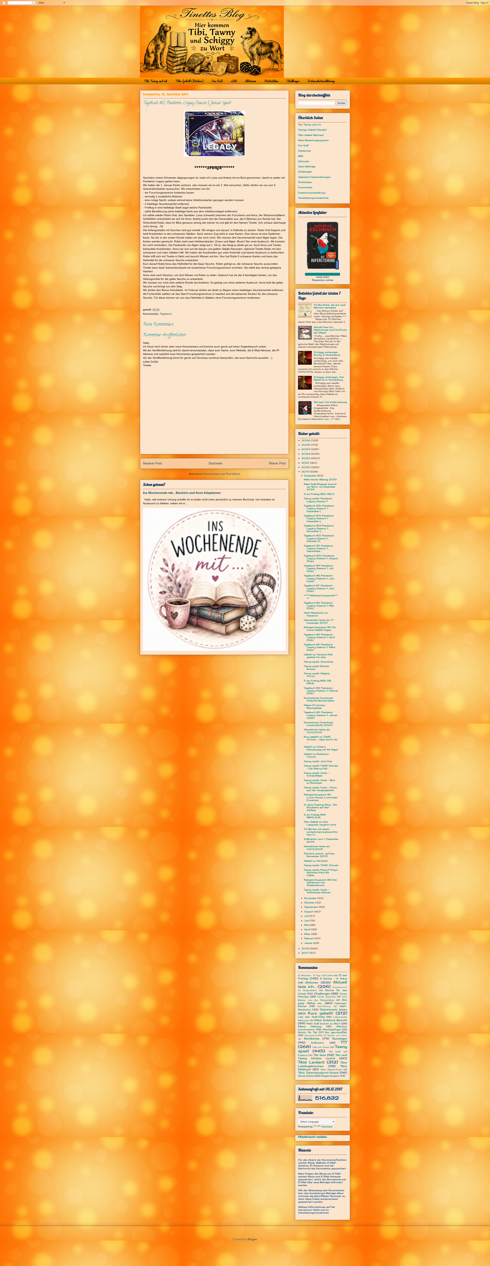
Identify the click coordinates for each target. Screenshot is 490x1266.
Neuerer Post (152, 463)
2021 (305, 462)
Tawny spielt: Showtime (318, 661)
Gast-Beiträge (306, 166)
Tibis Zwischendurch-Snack (318, 1072)
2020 (306, 467)
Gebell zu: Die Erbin (316, 860)
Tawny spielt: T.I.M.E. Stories (321, 865)
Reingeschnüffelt (314, 1035)
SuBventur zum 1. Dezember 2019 (321, 840)
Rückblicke (311, 1038)
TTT (344, 1042)
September (311, 907)
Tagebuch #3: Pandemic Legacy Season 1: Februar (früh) (321, 691)
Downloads (305, 187)
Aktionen (250, 81)
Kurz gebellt (320, 1013)
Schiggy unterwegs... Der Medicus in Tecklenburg (329, 378)
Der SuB (217, 81)
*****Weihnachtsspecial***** (321, 597)
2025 (306, 444)
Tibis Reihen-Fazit (331, 1069)
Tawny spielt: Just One (318, 761)
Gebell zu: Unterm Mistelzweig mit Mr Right (321, 748)
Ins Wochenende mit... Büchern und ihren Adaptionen (182, 492)
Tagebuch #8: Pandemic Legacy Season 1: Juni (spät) (319, 578)
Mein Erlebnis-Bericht (330, 1020)
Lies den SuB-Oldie (311, 1016)
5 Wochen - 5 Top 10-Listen (315, 975)
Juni (307, 920)
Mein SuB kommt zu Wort (323, 1023)
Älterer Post (277, 463)
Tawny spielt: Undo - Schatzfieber (316, 774)
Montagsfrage (332, 1029)
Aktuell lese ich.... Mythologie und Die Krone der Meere (330, 330)
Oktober (309, 902)
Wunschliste (306, 1075)
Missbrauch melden (312, 1136)
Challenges (293, 81)
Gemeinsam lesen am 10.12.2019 (317, 731)
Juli (306, 916)
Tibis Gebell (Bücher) (189, 81)
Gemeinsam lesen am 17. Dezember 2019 (319, 621)
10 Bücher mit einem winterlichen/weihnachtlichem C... (321, 832)
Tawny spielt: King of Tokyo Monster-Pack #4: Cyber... (321, 872)
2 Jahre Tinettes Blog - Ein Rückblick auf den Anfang (320, 807)
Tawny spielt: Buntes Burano (316, 667)
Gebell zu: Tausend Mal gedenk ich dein (318, 656)
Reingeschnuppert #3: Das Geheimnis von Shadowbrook (320, 882)
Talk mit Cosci (320, 1047)
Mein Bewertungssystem (313, 140)
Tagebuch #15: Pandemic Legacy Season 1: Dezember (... (319, 508)
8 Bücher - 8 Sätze (333, 978)
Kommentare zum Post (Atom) (221, 473)
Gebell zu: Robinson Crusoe (316, 755)
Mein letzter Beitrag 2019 (320, 479)
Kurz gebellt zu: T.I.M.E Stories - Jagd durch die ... (320, 739)
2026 (306, 440)
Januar (308, 943)
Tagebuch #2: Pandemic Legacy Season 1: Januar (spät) (320, 715)
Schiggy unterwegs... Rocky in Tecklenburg (327, 353)
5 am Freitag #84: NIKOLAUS (315, 816)
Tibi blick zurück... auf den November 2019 (319, 855)
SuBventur (317, 1042)
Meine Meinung (309, 1026)
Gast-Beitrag (324, 1006)
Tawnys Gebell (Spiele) (312, 129)
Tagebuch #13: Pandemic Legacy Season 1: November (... (319, 528)
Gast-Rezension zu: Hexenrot (316, 614)
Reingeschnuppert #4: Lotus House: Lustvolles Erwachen (321, 797)
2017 (305, 952)
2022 (306, 458)
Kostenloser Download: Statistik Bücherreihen (319, 699)
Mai (307, 925)
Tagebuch (166, 313)
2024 (306, 449)
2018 (305, 948)
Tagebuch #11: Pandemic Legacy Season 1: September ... (318, 548)
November (310, 898)
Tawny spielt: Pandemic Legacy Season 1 (318, 500)
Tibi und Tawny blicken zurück (322, 1056)
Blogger (252, 1239)
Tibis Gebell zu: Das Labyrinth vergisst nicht (320, 823)
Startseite (215, 463)
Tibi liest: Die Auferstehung (330, 402)
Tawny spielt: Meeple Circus (317, 675)
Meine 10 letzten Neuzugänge (314, 706)
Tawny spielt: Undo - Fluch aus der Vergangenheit (320, 789)
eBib (234, 81)
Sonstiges (339, 1038)
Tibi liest (320, 1055)
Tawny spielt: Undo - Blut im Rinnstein (319, 781)
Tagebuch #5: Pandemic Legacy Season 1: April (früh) (319, 637)
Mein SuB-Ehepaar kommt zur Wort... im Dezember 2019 (320, 487)
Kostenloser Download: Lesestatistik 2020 (318, 724)
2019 (305, 471)
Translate (326, 1126)
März (307, 934)
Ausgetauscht (339, 987)
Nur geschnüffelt (336, 1032)
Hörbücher (304, 150)
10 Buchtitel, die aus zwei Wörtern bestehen (329, 306)
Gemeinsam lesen (333, 1009)
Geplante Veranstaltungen (314, 177)
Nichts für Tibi (307, 1032)
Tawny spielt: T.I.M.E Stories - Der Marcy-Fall (321, 767)
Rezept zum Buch (337, 1035)
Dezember (310, 475)
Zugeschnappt (330, 1075)
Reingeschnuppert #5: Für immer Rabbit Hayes (320, 628)
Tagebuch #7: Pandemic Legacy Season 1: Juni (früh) (319, 588)
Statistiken (271, 81)
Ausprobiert (310, 990)
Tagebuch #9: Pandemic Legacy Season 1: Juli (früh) (318, 568)
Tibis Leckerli (311, 1062)
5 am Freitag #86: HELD (319, 494)
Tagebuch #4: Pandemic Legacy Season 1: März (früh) (319, 647)
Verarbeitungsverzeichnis (313, 197)
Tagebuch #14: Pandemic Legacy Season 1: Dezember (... (319, 518)
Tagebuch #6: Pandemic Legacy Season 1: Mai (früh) (319, 605)
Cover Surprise (326, 996)
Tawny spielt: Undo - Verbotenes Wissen (317, 891)
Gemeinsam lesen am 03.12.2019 (317, 847)
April (307, 929)
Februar (309, 938)
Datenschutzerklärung (321, 81)
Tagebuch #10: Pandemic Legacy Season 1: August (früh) (321, 558)
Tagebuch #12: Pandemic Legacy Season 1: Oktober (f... (319, 538)
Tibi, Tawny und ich (155, 81)
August (309, 911)
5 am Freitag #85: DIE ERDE (317, 682)
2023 (306, 453)
